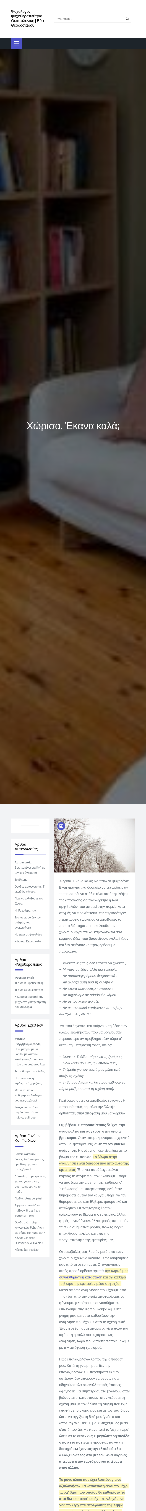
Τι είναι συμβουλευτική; (29, 983)
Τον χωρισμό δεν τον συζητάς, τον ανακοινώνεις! (28, 922)
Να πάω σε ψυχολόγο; (29, 934)
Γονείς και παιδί (25, 1154)
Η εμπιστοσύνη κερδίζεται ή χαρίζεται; (28, 1080)
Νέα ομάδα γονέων (26, 1250)
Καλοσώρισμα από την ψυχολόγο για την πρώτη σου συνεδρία (30, 1002)
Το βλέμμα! (21, 880)
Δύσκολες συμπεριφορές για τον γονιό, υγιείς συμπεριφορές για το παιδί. (30, 1184)
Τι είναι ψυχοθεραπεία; (29, 990)
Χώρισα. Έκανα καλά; (28, 941)
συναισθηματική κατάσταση (80, 1277)
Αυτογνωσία (23, 862)
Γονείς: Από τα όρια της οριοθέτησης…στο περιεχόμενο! (29, 1164)
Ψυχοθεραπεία (24, 978)
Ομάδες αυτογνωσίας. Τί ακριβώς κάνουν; (30, 889)
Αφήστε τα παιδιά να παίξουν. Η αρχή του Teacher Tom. (27, 1210)
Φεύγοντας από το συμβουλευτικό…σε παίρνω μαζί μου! (26, 1112)
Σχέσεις (20, 1039)
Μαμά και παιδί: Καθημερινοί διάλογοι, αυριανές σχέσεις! (28, 1095)
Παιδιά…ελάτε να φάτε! (28, 1198)
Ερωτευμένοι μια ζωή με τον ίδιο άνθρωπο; (30, 870)
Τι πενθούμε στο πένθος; (30, 1071)
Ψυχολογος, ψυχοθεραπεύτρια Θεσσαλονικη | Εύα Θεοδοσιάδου (27, 18)
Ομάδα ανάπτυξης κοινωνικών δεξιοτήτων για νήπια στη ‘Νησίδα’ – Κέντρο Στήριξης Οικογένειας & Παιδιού (30, 1232)
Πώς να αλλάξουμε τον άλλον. (29, 901)
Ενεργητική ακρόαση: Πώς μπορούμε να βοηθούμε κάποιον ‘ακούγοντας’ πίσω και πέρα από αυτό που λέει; (30, 1054)
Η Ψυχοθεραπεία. (25, 911)
